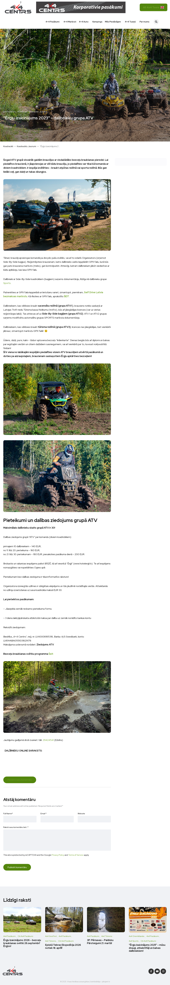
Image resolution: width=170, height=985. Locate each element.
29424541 (48, 740)
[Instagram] (163, 971)
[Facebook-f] (151, 971)
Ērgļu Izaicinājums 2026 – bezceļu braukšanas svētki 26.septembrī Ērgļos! (22, 943)
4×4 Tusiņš (130, 21)
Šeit (51, 653)
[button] (156, 21)
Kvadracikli (8, 146)
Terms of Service (76, 855)
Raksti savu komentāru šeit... (15, 827)
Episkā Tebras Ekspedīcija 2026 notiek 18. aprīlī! (63, 946)
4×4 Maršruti (69, 21)
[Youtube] (157, 971)
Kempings (97, 21)
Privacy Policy (58, 855)
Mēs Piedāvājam (113, 21)
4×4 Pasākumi (53, 21)
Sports (7, 283)
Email (43, 813)
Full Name (8, 813)
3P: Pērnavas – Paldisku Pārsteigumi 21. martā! (100, 942)
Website (81, 813)
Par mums (144, 21)
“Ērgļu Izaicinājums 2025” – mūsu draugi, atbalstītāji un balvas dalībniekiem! (147, 947)
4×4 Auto (83, 21)
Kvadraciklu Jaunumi (26, 146)
